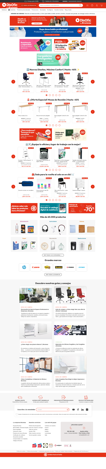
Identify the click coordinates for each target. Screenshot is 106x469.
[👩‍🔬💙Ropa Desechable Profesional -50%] (53, 32)
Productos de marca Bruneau (20, 433)
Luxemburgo (48, 433)
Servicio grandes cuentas (35, 435)
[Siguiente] (93, 82)
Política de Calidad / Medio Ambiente (63, 451)
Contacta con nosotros (50, 425)
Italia (46, 435)
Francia (46, 427)
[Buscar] (80, 5)
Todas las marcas (33, 429)
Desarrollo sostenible (18, 437)
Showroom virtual (17, 431)
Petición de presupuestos (35, 425)
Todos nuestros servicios (35, 433)
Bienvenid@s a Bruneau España (20, 427)
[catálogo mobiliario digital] (53, 208)
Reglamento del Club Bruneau (81, 451)
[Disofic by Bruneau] (53, 21)
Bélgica (46, 429)
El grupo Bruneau (17, 425)
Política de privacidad (32, 451)
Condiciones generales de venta (46, 451)
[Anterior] (13, 82)
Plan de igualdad (17, 429)
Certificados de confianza (19, 435)
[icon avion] (67, 409)
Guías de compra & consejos (36, 427)
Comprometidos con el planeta (20, 438)
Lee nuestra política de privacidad (11, 457)
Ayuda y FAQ (32, 431)
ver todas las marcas (53, 274)
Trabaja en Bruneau (17, 440)
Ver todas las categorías (52, 255)
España (46, 431)
